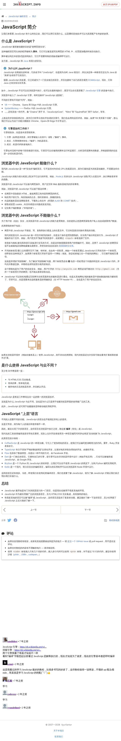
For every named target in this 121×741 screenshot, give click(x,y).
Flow (7, 453)
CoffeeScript (11, 443)
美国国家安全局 (66, 246)
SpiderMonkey (12, 108)
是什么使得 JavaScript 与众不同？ (29, 365)
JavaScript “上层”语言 (19, 414)
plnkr (16, 554)
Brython (8, 463)
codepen (32, 554)
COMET (67, 200)
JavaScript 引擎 (93, 90)
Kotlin (7, 467)
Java (25, 61)
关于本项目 (59, 730)
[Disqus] (60, 597)
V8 (6, 104)
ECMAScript (94, 80)
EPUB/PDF (110, 4)
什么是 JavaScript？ (18, 41)
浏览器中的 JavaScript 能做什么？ (29, 163)
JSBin (23, 554)
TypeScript (10, 449)
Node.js (59, 176)
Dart (7, 456)
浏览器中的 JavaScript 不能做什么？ (31, 215)
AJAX (57, 200)
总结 (5, 483)
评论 (10, 533)
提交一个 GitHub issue (77, 541)
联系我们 (59, 736)
